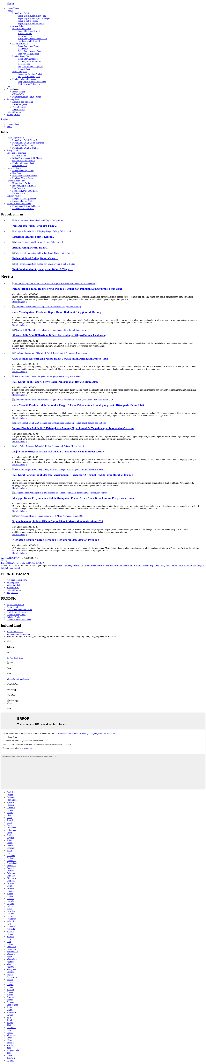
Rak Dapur (23, 49)
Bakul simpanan (25, 36)
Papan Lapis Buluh (20, 13)
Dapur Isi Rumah (20, 43)
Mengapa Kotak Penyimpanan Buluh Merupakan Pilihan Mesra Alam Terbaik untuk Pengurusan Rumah (73, 498)
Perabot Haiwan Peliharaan (24, 79)
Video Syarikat (19, 107)
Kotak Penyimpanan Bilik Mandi (32, 38)
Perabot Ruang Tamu (21, 56)
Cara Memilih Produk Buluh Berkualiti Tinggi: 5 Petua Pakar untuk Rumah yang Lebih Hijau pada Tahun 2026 (78, 405)
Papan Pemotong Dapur (28, 46)
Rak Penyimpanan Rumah (29, 61)
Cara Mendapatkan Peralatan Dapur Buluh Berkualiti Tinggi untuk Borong (56, 312)
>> (20, 558)
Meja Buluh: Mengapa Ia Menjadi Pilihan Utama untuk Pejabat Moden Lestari (58, 451)
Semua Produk (13, 568)
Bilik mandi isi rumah (21, 28)
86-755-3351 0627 (15, 658)
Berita (9, 86)
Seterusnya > (13, 558)
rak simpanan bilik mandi (29, 41)
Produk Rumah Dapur (16, 612)
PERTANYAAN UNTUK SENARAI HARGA (22, 563)
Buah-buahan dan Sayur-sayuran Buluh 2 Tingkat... (42, 269)
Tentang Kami (13, 99)
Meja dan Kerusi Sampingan (30, 66)
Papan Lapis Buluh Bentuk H (31, 23)
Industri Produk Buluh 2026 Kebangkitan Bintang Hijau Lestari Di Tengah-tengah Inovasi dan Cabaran (73, 428)
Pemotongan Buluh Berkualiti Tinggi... (34, 225)
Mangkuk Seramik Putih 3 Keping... (33, 236)
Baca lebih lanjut (19, 302)
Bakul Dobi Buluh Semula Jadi (119, 565)
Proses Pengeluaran (21, 104)
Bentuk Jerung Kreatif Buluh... (30, 247)
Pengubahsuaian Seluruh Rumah (26, 97)
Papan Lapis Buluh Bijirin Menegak (34, 18)
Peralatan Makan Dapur (28, 54)
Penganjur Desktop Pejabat (30, 74)
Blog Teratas (12, 592)
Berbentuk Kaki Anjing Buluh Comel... (35, 258)
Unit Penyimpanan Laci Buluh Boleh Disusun (83, 565)
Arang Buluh (18, 26)
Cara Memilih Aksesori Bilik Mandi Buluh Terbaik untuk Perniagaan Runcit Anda (60, 358)
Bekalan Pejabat (19, 71)
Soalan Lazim (18, 109)
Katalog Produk (14, 112)
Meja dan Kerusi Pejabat (29, 76)
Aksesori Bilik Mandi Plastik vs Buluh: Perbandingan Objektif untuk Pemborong (59, 335)
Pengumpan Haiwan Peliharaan (32, 81)
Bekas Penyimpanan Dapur (30, 51)
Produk (10, 11)
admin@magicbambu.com (18, 679)
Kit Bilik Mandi (25, 33)
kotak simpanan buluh (182, 565)
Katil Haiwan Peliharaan (29, 84)
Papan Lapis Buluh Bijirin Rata (32, 16)
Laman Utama (13, 8)
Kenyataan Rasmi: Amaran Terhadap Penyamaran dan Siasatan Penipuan (55, 539)
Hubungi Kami (13, 114)
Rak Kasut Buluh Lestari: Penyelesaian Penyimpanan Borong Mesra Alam (55, 381)
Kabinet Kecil (24, 69)
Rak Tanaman (24, 64)
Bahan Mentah (18, 92)
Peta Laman (57, 565)
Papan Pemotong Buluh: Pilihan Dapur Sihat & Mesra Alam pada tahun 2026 (57, 521)
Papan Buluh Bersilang (28, 21)
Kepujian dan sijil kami (22, 102)
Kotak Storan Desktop (28, 59)
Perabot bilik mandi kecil (29, 31)
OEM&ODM (18, 94)
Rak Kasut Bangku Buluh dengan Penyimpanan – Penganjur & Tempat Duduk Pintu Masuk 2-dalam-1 (72, 474)
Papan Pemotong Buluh (160, 565)
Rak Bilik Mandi (141, 565)
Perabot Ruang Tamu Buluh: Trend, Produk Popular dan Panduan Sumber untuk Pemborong (67, 288)
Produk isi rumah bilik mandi (19, 609)
